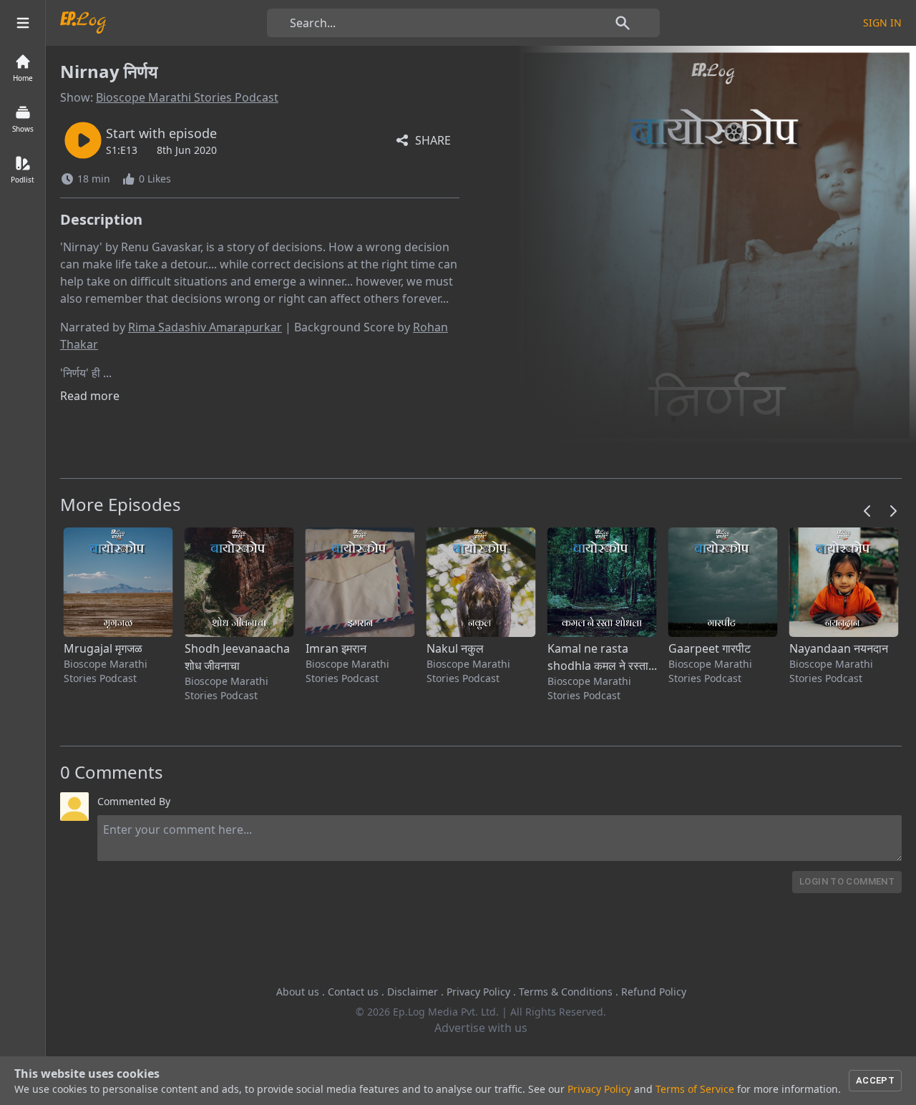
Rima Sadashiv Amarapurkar (205, 327)
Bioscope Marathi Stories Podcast (187, 97)
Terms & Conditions (566, 991)
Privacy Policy (478, 991)
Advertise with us (480, 1028)
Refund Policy (653, 991)
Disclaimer (412, 991)
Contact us (353, 991)
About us (297, 991)
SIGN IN (882, 22)
